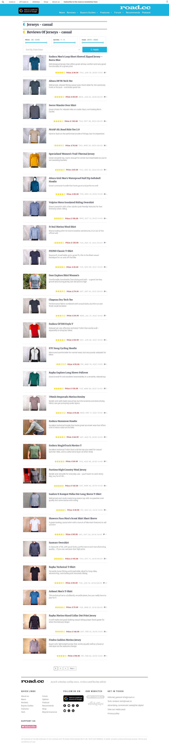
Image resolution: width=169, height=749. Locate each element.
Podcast (45, 702)
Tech (23, 712)
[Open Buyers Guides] (97, 12)
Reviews (24, 702)
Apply (96, 49)
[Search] (3, 2)
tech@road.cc (126, 701)
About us (25, 696)
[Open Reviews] (77, 12)
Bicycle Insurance (49, 712)
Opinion (45, 699)
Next (72, 668)
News (23, 699)
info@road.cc (128, 697)
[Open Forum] (123, 12)
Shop (44, 709)
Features (25, 709)
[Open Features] (111, 12)
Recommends (48, 706)
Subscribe (30, 726)
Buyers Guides (27, 706)
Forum (45, 696)
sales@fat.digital (136, 705)
